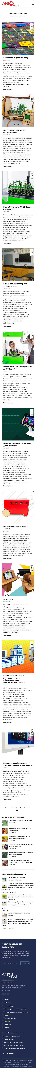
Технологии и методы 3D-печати (20, 820)
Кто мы (6, 1015)
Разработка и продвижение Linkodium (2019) (18, 1066)
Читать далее (7, 89)
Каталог (6, 999)
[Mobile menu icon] (32, 3)
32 (20, 808)
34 (28, 808)
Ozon (8, 990)
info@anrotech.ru (7, 983)
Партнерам (7, 1024)
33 (24, 808)
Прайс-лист (7, 1003)
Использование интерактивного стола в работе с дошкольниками (20, 861)
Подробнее (24, 1064)
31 (16, 808)
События (7, 1021)
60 (17, 810)
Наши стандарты (9, 1006)
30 (12, 808)
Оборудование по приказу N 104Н (16, 1012)
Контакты (7, 1027)
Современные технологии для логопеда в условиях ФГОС (19, 837)
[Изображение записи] (5, 823)
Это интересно (10, 1018)
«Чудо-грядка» (9, 1039)
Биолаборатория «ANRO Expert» (14, 1033)
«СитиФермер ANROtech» (12, 1036)
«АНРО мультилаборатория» (13, 1042)
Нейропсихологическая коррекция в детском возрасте (21, 853)
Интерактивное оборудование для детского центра (21, 845)
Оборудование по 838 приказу (15, 1009)
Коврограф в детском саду (15, 58)
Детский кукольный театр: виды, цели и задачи (20, 829)
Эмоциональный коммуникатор (14, 1048)
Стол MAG (8, 599)
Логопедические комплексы (13, 1045)
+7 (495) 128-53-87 (8, 980)
